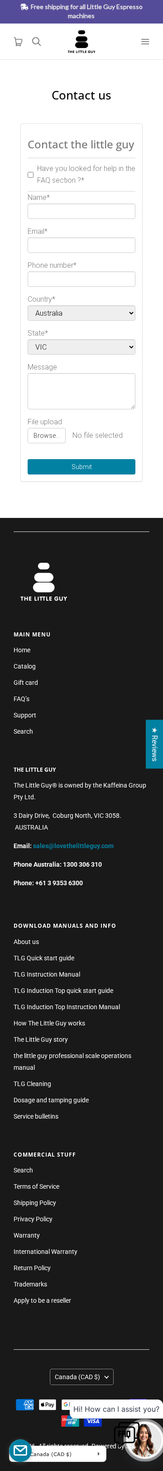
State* (38, 333)
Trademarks (30, 1284)
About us (26, 941)
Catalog (25, 666)
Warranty (27, 1235)
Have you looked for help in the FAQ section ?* (86, 174)
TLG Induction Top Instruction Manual (67, 1007)
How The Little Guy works (49, 1023)
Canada (77, 1377)
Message (42, 367)
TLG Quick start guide (44, 958)
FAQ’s (21, 698)
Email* (38, 231)
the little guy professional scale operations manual (72, 1061)
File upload (45, 422)
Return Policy (32, 1268)
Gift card (26, 682)
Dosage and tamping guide (51, 1100)
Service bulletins (36, 1116)
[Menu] (144, 41)
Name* (39, 197)
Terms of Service (36, 1186)
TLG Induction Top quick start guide (63, 990)
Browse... (47, 435)
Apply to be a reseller (42, 1300)
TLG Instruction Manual (47, 974)
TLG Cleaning (32, 1083)
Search (23, 731)
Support (25, 715)
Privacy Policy (33, 1219)
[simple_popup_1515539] (20, 1450)
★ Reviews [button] (154, 744)
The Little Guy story (41, 1039)
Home (22, 650)
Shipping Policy (35, 1202)
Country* (41, 299)
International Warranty (45, 1251)
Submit (82, 466)
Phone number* (52, 265)
